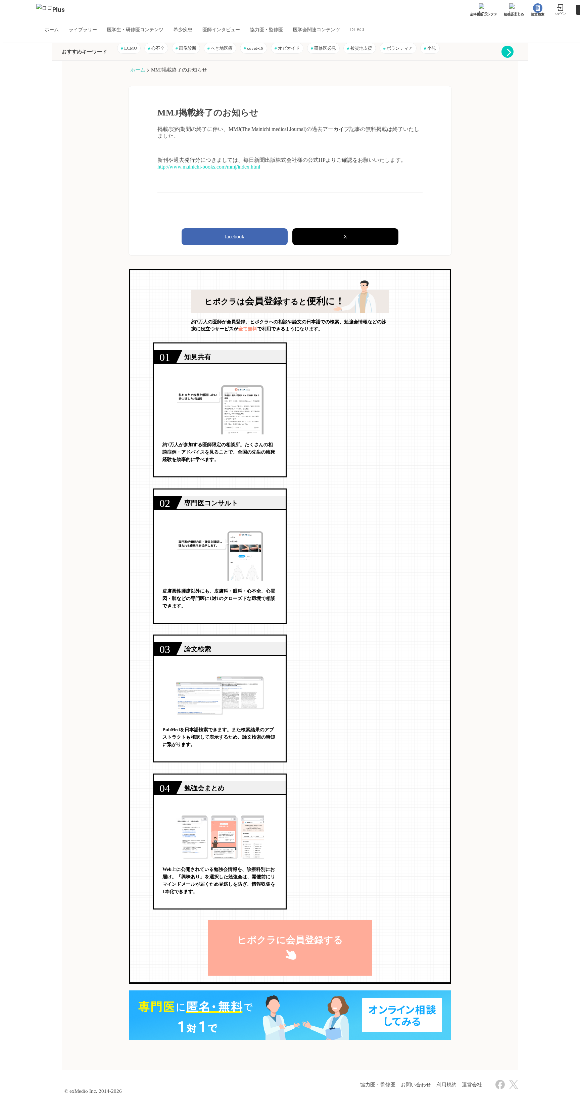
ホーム (137, 70)
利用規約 (446, 1084)
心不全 (156, 48)
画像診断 (186, 48)
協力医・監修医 (377, 1084)
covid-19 (253, 48)
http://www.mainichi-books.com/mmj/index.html (208, 167)
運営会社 (472, 1084)
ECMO (129, 48)
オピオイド (287, 48)
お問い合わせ (416, 1084)
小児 (430, 48)
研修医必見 (323, 48)
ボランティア (398, 48)
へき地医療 (220, 48)
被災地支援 (359, 48)
